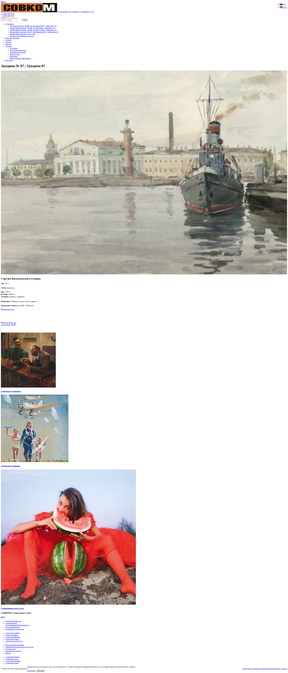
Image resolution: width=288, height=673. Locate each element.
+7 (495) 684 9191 (7, 14)
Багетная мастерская (18, 52)
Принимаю (40, 671)
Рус (284, 5)
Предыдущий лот (9, 323)
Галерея (8, 46)
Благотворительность (18, 50)
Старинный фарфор (13, 661)
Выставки (9, 60)
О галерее (13, 48)
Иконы (8, 653)
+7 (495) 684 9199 (7, 16)
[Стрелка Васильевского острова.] (144, 274)
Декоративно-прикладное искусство (19, 647)
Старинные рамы (12, 663)
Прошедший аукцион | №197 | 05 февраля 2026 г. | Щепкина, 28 (34, 32)
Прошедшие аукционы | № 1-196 (22, 34)
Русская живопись (12, 627)
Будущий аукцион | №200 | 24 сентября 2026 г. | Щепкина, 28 (33, 26)
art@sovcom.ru (11, 18)
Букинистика (10, 649)
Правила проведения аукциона (22, 36)
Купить (8, 42)
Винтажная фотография (14, 645)
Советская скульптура (13, 641)
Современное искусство (14, 629)
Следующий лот (7, 325)
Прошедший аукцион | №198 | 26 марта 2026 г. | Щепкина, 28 (33, 30)
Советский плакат (12, 639)
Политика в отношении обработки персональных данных (265, 669)
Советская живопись (13, 621)
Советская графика (12, 633)
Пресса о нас (15, 54)
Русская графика (11, 635)
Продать (8, 44)
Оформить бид (8, 309)
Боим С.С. (11, 288)
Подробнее (31, 671)
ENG (285, 7)
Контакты (13, 56)
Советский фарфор (12, 637)
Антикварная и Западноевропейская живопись (17, 624)
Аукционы (9, 24)
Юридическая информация (20, 58)
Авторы (8, 40)
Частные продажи (12, 38)
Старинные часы (11, 659)
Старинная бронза (12, 657)
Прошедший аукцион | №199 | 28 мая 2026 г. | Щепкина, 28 (32, 28)
